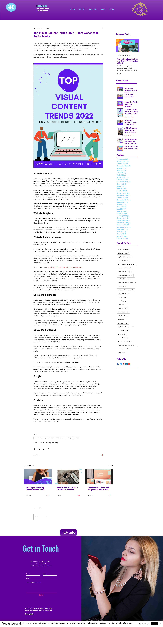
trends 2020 (123, 316)
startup (122, 279)
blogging (122, 297)
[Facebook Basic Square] (118, 364)
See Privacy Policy (15, 625)
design (69, 438)
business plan (124, 349)
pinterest (122, 334)
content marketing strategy (128, 345)
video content (124, 312)
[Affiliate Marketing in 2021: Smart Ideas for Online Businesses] (68, 476)
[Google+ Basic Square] (129, 364)
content (77, 438)
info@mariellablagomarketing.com (41, 566)
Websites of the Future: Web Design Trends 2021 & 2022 (98, 489)
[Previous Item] (119, 45)
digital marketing (125, 257)
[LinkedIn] (126, 364)
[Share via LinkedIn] (44, 449)
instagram (122, 319)
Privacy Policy (29, 614)
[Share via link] (48, 449)
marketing (123, 286)
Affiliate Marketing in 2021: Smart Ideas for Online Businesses (67, 489)
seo (131, 279)
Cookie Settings (143, 624)
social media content (126, 290)
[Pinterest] (124, 364)
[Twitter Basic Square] (121, 364)
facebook (122, 304)
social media (124, 260)
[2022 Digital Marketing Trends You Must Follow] (38, 476)
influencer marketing (126, 341)
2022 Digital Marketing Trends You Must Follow (35, 489)
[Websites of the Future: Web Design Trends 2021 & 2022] (99, 476)
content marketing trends (56, 438)
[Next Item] (136, 45)
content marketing (40, 438)
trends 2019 (123, 338)
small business (124, 249)
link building (123, 323)
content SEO (123, 308)
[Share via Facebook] (34, 449)
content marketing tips (126, 327)
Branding (55, 442)
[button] (68, 532)
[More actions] (102, 28)
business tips (124, 253)
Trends (36, 442)
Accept (155, 624)
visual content (124, 293)
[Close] (161, 623)
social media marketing (127, 264)
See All (110, 465)
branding (122, 301)
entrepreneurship (125, 268)
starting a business (126, 275)
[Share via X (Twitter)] (39, 449)
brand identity (124, 330)
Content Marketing (45, 442)
